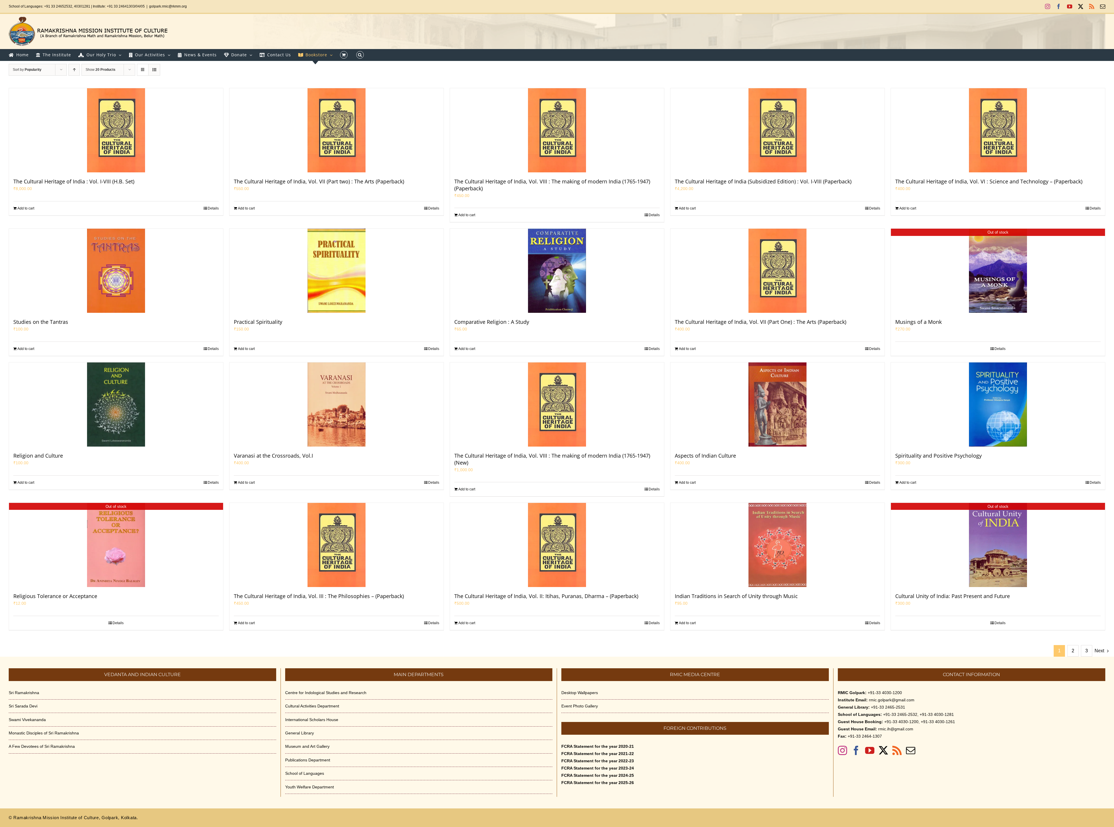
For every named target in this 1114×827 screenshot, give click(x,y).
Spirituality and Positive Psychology (938, 455)
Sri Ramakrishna (24, 692)
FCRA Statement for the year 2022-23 (597, 761)
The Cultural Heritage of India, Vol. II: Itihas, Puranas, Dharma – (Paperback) (546, 596)
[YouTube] (869, 750)
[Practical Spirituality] (336, 271)
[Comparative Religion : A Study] (557, 271)
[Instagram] (842, 750)
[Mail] (910, 750)
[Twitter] (883, 750)
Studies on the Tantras (40, 321)
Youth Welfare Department (309, 787)
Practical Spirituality (258, 321)
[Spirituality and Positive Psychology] (998, 404)
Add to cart (25, 208)
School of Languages (304, 773)
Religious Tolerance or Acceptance (55, 596)
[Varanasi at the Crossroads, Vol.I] (336, 404)
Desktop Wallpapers (579, 692)
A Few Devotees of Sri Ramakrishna (42, 746)
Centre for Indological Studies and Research (325, 692)
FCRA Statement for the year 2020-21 (597, 746)
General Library (299, 733)
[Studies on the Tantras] (116, 271)
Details (213, 208)
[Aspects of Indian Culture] (777, 404)
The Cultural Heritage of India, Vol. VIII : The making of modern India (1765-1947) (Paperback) (552, 185)
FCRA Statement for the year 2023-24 (597, 768)
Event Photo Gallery (579, 706)
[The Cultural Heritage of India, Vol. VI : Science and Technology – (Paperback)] (998, 130)
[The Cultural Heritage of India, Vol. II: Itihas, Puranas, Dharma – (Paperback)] (557, 545)
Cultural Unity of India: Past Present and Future (952, 596)
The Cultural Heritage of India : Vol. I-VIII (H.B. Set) (73, 181)
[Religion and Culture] (116, 404)
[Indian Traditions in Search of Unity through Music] (777, 545)
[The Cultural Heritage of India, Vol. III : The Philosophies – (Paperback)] (336, 545)
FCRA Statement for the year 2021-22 (597, 753)
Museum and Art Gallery (307, 746)
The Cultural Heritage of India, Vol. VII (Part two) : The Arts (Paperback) (319, 181)
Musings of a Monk (918, 321)
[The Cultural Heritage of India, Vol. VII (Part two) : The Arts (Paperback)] (336, 130)
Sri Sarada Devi (23, 706)
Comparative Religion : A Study (491, 321)
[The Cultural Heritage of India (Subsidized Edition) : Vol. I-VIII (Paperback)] (777, 130)
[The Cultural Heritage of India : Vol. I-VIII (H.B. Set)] (116, 130)
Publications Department (307, 760)
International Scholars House (311, 719)
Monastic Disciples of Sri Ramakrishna (44, 733)
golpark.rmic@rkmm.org (168, 6)
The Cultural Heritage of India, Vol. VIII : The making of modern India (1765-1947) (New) (552, 459)
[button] (360, 55)
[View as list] (154, 69)
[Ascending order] (74, 70)
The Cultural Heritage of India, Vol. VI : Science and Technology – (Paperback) (988, 181)
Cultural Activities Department (312, 706)
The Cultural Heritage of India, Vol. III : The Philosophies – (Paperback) (319, 596)
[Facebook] (856, 750)
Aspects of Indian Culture (705, 455)
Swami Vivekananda (27, 719)
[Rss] (897, 750)
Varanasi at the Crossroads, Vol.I (273, 455)
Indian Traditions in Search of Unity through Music (736, 596)
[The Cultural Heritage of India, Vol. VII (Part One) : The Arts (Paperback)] (777, 271)
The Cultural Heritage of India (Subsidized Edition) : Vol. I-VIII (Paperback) (763, 181)
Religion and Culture (38, 455)
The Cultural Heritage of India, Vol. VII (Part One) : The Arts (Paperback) (760, 321)
